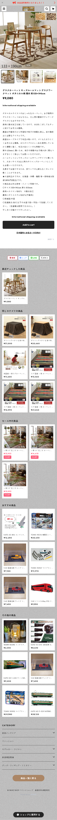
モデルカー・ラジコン (12, 749)
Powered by (26, 794)
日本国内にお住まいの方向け (28, 233)
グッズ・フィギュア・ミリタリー (17, 765)
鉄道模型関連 (8, 757)
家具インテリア (9, 733)
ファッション (8, 741)
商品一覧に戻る (28, 778)
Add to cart (28, 224)
